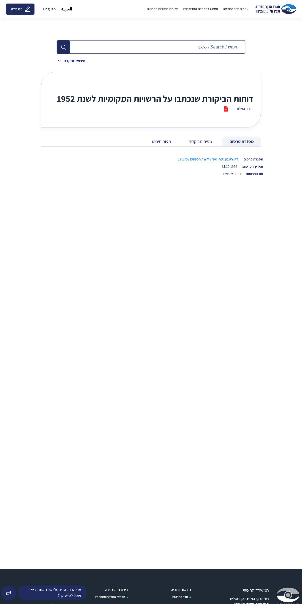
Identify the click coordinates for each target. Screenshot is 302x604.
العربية (66, 9)
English (49, 9)
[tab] (241, 142)
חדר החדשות (180, 597)
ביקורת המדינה (116, 589)
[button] (63, 47)
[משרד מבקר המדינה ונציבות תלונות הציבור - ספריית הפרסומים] (275, 9)
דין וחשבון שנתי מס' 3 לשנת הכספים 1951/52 (208, 159)
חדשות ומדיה (181, 589)
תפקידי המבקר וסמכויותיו (110, 597)
